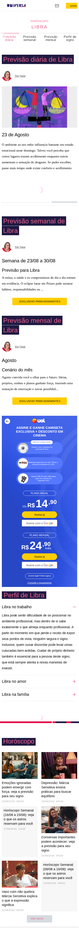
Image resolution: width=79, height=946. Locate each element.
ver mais (37, 918)
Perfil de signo (70, 38)
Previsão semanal (29, 38)
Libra (39, 26)
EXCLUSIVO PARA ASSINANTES (39, 301)
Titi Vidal (20, 76)
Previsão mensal (50, 38)
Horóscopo (39, 21)
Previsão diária (9, 38)
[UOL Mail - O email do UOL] (57, 5)
